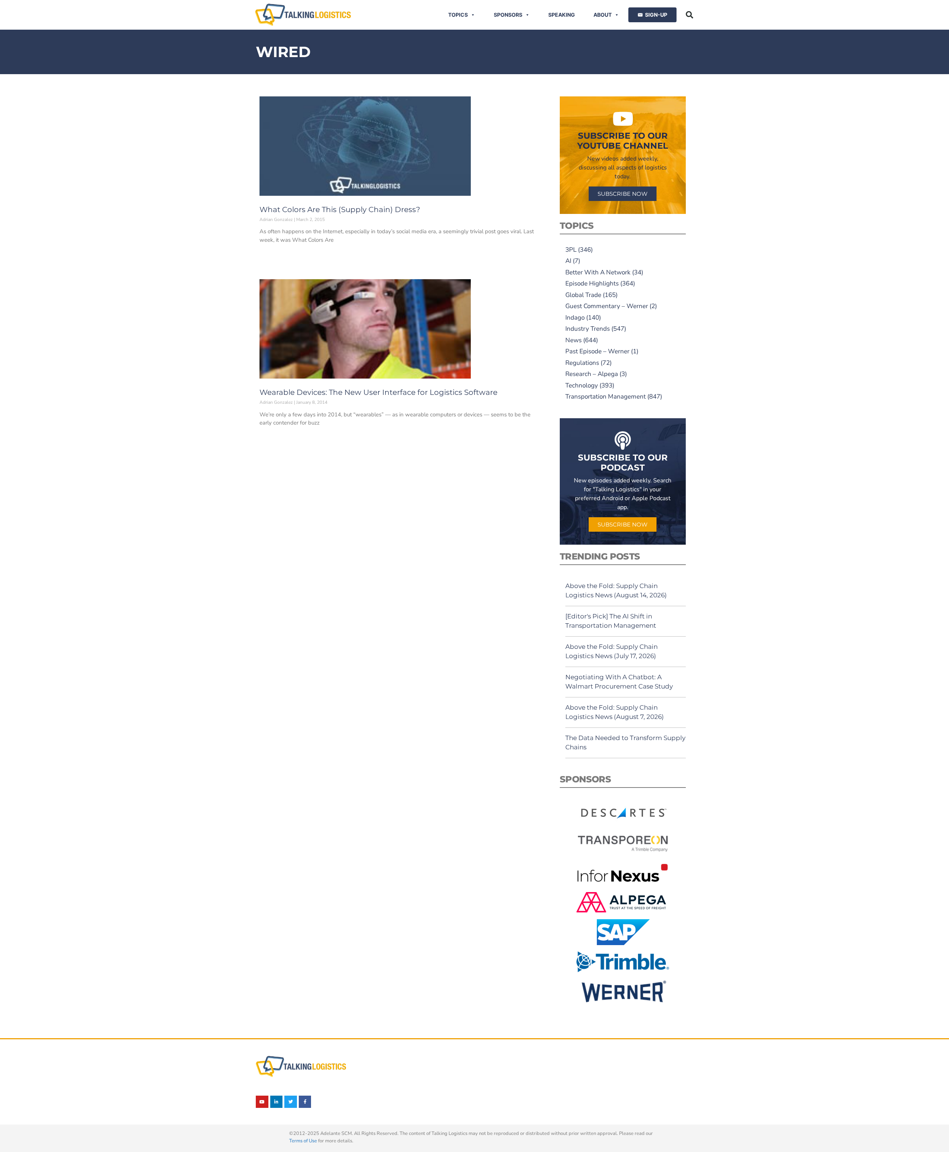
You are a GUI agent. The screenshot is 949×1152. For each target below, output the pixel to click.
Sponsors (508, 14)
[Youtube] (262, 1102)
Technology (581, 385)
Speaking (561, 14)
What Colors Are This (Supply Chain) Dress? (339, 209)
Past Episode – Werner (597, 351)
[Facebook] (305, 1102)
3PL (570, 249)
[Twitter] (290, 1102)
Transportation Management (605, 396)
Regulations (582, 363)
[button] (689, 14)
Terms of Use (303, 1141)
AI (568, 261)
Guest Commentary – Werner (606, 306)
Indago (575, 317)
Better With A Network (598, 272)
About (602, 14)
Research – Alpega (591, 374)
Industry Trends (587, 328)
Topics (458, 14)
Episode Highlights (592, 283)
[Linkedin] (276, 1102)
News (573, 340)
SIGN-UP (656, 14)
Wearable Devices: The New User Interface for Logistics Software (378, 392)
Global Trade (583, 295)
